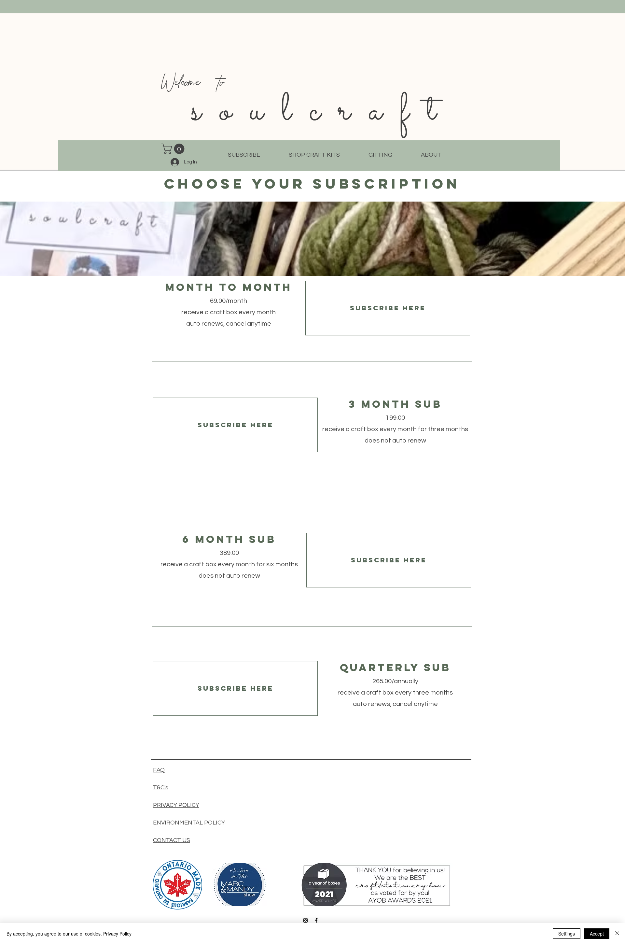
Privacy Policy (117, 933)
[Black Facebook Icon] (316, 920)
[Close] (617, 933)
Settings (566, 933)
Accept (597, 933)
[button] (174, 149)
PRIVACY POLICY (176, 805)
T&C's (160, 787)
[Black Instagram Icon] (305, 920)
